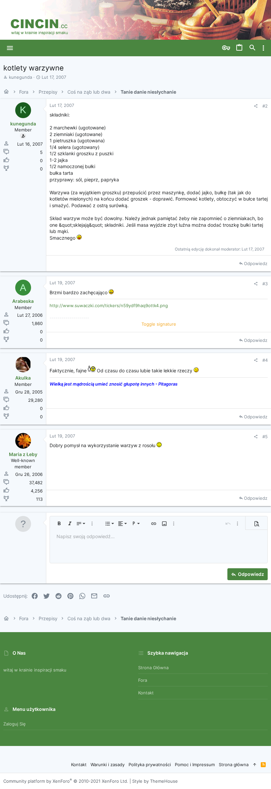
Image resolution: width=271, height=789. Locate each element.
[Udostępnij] (255, 106)
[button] (10, 48)
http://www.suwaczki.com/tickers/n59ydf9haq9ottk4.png (109, 305)
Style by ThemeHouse (155, 781)
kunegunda (20, 77)
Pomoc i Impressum (195, 764)
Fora (142, 680)
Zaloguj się (14, 723)
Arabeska (23, 301)
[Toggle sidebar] (263, 48)
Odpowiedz (255, 263)
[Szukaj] (252, 48)
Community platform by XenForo (65, 781)
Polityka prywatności (150, 764)
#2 (265, 106)
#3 (265, 283)
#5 (265, 436)
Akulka (23, 378)
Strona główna (153, 667)
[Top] (255, 764)
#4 (265, 360)
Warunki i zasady (108, 764)
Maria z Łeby (23, 454)
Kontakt (146, 692)
